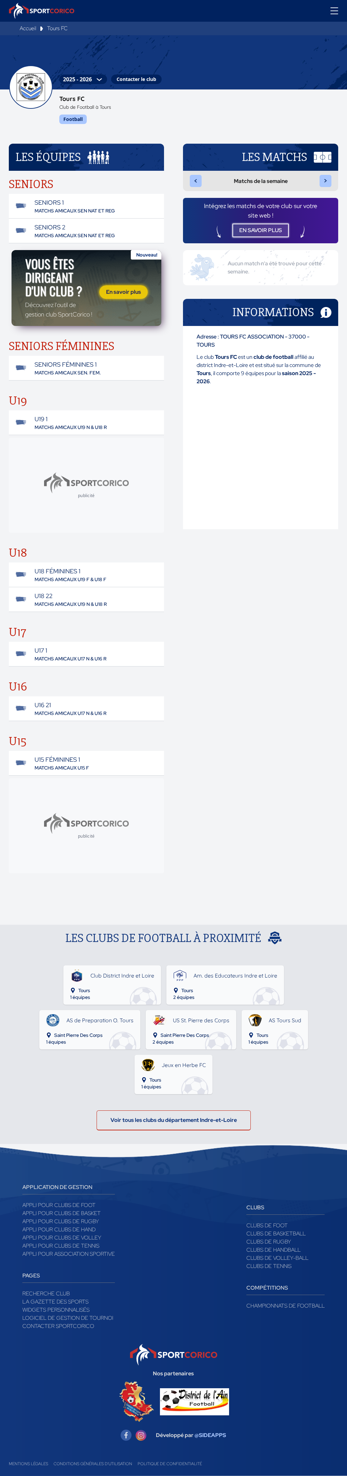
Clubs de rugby (268, 1241)
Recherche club (46, 1293)
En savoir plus (123, 291)
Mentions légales (28, 1464)
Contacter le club (136, 79)
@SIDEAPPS (210, 1435)
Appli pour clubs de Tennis (60, 1245)
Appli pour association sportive (68, 1253)
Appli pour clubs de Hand (59, 1229)
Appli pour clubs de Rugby (60, 1221)
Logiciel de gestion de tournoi (67, 1317)
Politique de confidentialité (170, 1464)
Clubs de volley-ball (277, 1258)
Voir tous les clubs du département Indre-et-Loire (173, 1120)
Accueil (28, 28)
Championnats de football (285, 1305)
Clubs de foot (267, 1225)
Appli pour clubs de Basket (61, 1213)
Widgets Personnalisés (55, 1309)
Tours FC (57, 28)
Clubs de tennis (268, 1266)
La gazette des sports (55, 1301)
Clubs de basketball (276, 1233)
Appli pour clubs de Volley (61, 1237)
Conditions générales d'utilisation (93, 1464)
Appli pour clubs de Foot (59, 1205)
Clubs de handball (273, 1249)
